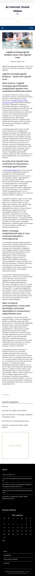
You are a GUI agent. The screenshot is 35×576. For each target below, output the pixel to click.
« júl (3, 540)
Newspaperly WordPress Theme (17, 573)
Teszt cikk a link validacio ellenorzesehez (14, 410)
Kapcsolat (6, 563)
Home (5, 551)
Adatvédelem (7, 555)
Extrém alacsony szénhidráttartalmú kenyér (15, 421)
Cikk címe (5, 406)
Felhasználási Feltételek (11, 559)
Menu (31, 28)
